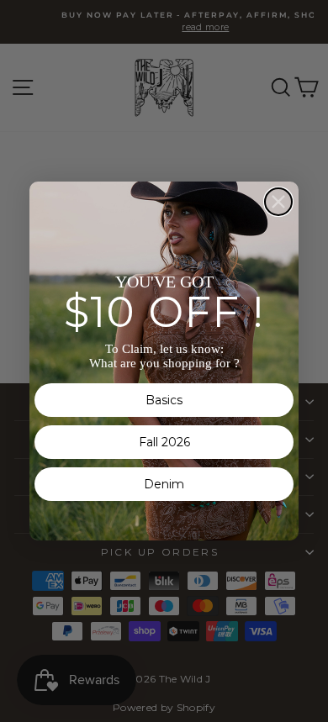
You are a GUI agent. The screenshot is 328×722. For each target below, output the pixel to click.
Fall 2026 (164, 442)
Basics (164, 400)
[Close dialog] (278, 201)
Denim (164, 484)
